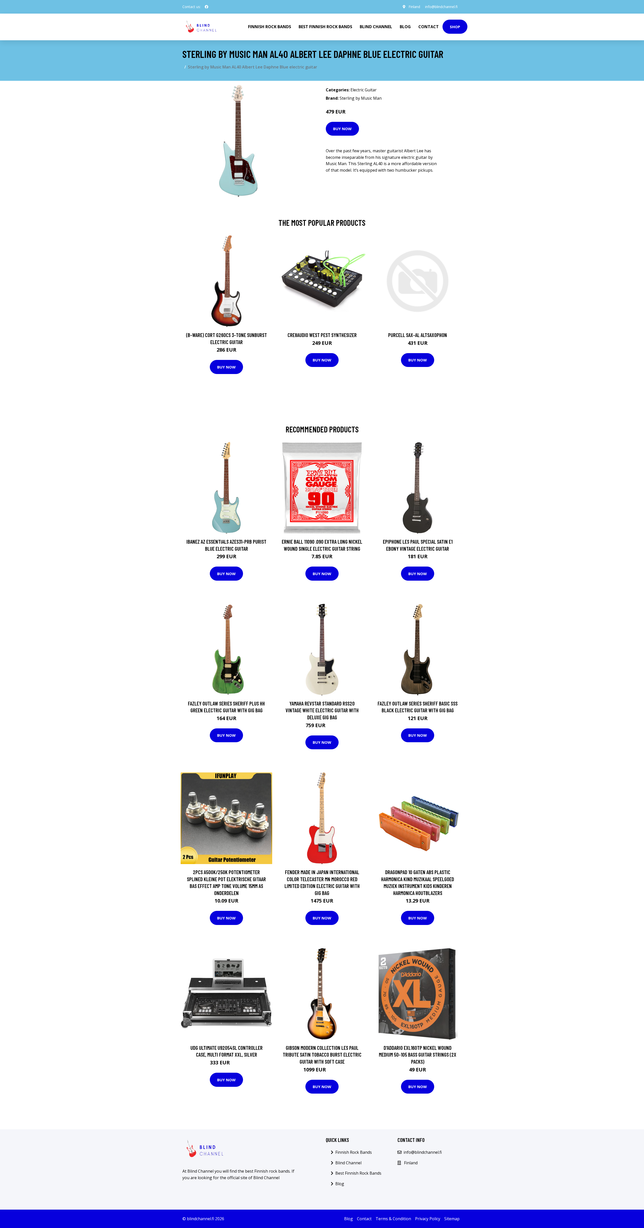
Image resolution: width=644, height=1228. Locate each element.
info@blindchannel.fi (441, 6)
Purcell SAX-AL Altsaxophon (417, 335)
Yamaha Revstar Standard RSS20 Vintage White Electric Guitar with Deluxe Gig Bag (322, 710)
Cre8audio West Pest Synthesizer (322, 335)
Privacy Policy (427, 1218)
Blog (405, 26)
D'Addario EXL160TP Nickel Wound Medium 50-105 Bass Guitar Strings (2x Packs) (417, 1055)
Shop (455, 26)
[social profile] (206, 7)
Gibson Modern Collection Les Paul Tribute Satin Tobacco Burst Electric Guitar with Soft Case (322, 1055)
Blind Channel (376, 26)
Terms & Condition (393, 1218)
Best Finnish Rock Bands (325, 26)
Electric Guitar (363, 90)
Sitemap (452, 1218)
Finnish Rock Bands (269, 26)
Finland (414, 6)
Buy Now (342, 128)
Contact (428, 26)
